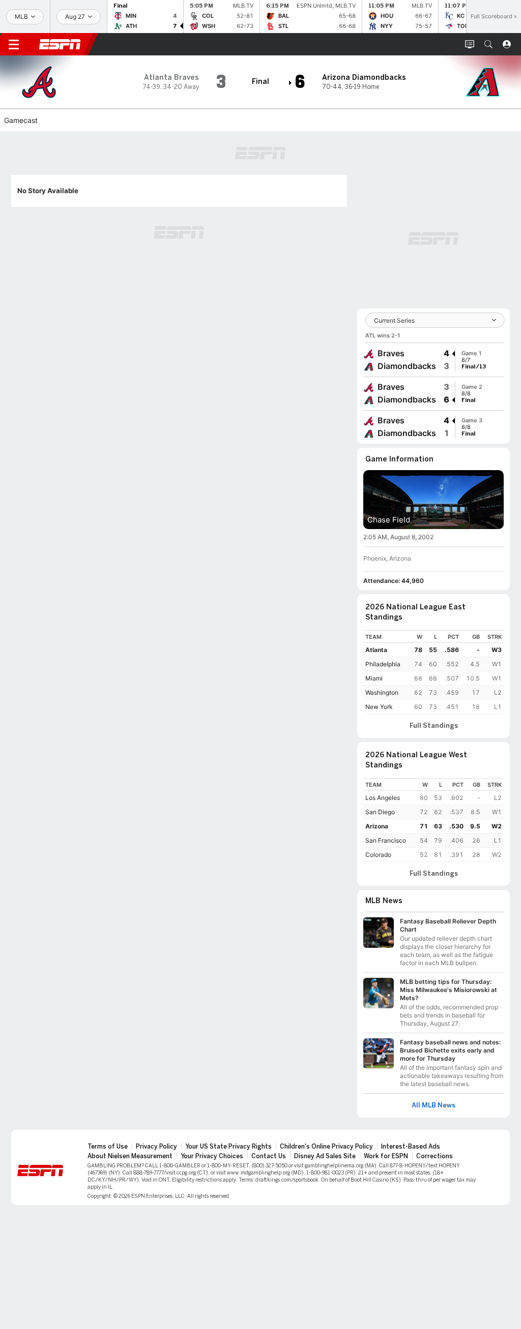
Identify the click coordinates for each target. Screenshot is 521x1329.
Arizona (376, 826)
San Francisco (385, 840)
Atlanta (376, 650)
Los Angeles (382, 797)
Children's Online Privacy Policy (326, 1146)
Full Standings (434, 725)
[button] (488, 44)
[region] (433, 672)
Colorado (378, 854)
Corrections (434, 1156)
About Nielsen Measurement (130, 1156)
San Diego (380, 812)
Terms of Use (108, 1146)
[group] (433, 360)
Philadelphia (382, 664)
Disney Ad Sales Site (325, 1156)
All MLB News (433, 1105)
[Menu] (13, 44)
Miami (374, 678)
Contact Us (268, 1156)
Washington (381, 692)
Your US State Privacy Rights (228, 1146)
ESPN (60, 44)
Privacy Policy (156, 1146)
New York (379, 706)
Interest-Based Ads (410, 1146)
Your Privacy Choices (212, 1156)
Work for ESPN (386, 1156)
